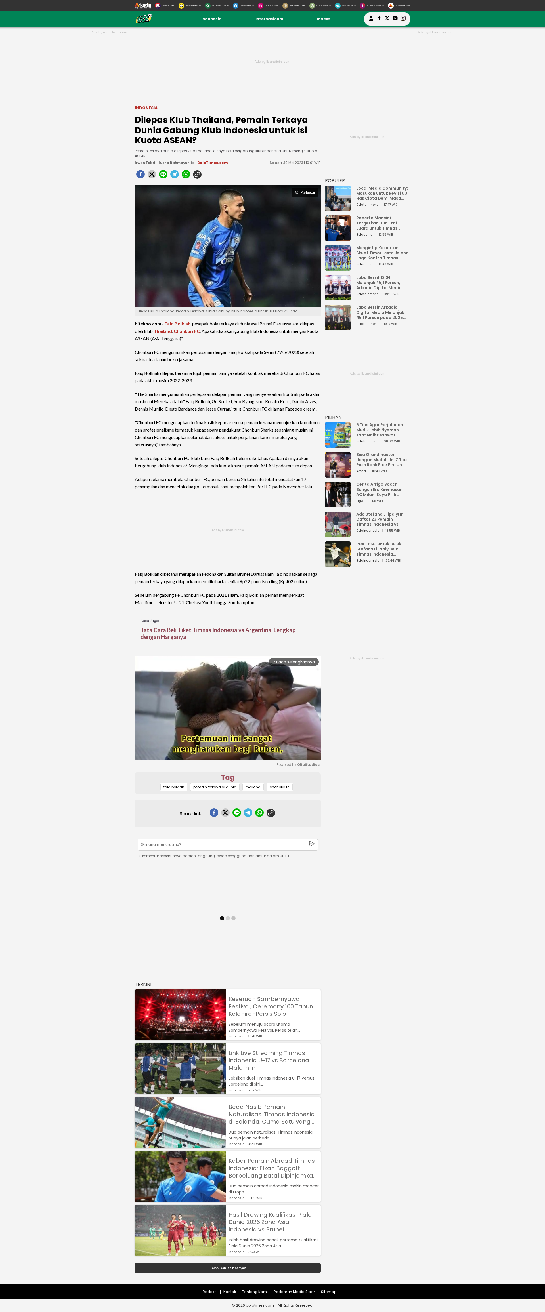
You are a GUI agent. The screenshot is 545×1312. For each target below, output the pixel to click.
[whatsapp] (186, 176)
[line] (163, 176)
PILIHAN (333, 417)
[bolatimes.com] (143, 22)
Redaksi (210, 1291)
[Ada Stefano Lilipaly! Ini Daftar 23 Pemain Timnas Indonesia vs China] (338, 534)
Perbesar (307, 192)
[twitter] (152, 176)
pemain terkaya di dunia (214, 787)
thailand (253, 787)
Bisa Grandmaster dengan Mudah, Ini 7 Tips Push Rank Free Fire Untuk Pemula (382, 459)
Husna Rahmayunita (176, 162)
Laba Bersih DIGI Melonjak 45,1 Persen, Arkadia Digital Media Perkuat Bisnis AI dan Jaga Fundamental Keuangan (379, 282)
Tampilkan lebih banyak (228, 1268)
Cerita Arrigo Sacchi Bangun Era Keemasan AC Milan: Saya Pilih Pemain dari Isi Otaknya (381, 489)
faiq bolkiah (174, 787)
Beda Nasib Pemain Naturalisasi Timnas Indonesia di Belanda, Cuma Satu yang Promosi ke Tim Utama (272, 1114)
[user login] (371, 21)
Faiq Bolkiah (177, 323)
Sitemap (329, 1291)
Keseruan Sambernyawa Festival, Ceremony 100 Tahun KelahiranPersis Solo (271, 1006)
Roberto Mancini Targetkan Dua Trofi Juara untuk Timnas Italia (377, 223)
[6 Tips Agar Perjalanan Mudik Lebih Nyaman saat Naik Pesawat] (338, 445)
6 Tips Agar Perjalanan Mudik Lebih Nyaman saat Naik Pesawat (379, 430)
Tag (228, 777)
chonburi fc (280, 787)
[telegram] (174, 176)
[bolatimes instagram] (403, 19)
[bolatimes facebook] (379, 19)
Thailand (163, 331)
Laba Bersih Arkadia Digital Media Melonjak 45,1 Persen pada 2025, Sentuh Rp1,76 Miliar (380, 312)
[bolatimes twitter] (387, 19)
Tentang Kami (255, 1291)
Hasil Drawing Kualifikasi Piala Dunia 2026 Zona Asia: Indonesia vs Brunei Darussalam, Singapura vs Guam (270, 1222)
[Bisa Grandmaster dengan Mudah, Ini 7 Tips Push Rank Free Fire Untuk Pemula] (338, 474)
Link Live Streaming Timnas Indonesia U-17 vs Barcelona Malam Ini (269, 1060)
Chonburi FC (187, 331)
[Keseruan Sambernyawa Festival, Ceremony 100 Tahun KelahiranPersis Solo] (180, 1037)
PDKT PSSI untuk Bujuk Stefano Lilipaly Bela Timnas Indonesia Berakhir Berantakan (378, 549)
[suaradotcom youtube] (395, 19)
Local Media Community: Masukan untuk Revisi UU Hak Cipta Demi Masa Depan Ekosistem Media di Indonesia (382, 193)
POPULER (335, 180)
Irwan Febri (145, 162)
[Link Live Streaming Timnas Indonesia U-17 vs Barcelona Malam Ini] (180, 1091)
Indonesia (211, 19)
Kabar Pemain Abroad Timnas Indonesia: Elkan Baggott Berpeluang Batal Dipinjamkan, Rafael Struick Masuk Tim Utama (273, 1168)
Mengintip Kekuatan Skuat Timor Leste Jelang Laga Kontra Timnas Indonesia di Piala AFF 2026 (382, 252)
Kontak (229, 1291)
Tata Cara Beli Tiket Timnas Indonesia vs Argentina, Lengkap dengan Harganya (218, 633)
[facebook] (140, 176)
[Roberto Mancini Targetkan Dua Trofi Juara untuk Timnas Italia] (338, 238)
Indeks (323, 19)
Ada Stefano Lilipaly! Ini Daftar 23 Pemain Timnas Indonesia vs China (380, 519)
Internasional (269, 19)
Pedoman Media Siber (294, 1291)
